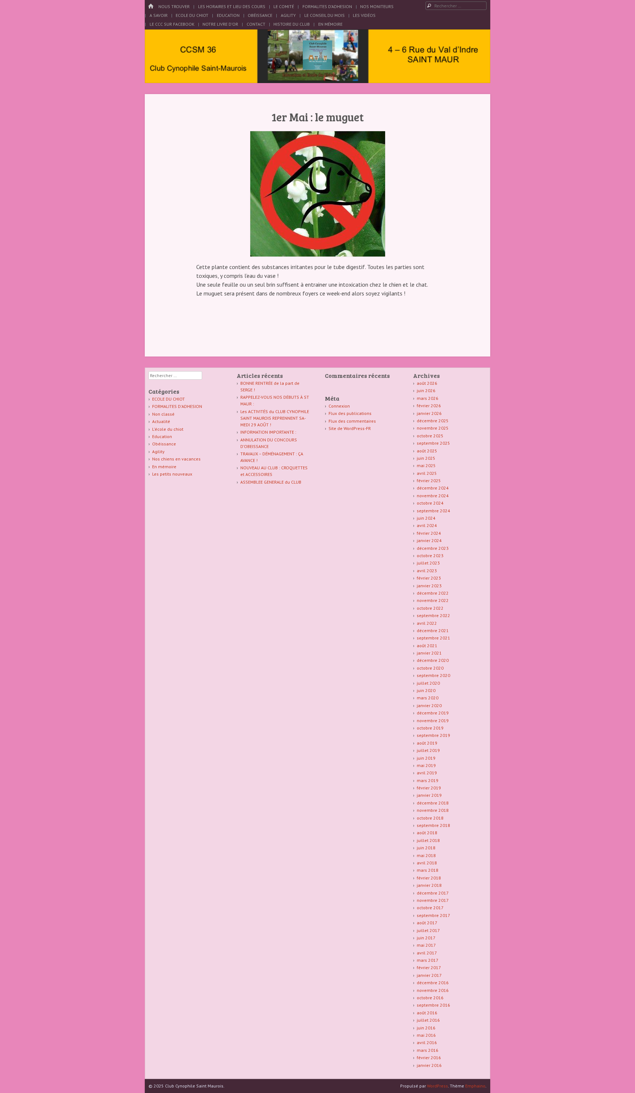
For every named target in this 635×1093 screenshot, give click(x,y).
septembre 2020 (433, 675)
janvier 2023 (429, 585)
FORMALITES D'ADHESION (177, 406)
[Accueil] (151, 6)
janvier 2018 (429, 885)
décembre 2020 (433, 660)
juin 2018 (426, 847)
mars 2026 (427, 398)
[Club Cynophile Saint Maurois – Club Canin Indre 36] (317, 67)
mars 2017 (427, 960)
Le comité (283, 6)
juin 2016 (426, 1028)
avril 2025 (427, 473)
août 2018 (427, 832)
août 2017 (427, 922)
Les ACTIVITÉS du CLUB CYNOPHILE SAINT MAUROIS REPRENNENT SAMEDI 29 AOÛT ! (274, 418)
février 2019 (429, 788)
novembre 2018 (433, 810)
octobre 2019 (430, 728)
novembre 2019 (433, 720)
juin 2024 (426, 518)
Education (228, 15)
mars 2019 (427, 780)
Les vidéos (364, 15)
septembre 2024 (433, 510)
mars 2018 (427, 870)
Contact (256, 24)
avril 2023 (427, 570)
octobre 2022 (430, 608)
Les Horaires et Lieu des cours (231, 6)
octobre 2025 (430, 435)
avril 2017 (427, 953)
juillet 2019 (428, 750)
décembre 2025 (433, 420)
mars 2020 (427, 697)
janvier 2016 (429, 1065)
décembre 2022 (433, 593)
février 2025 (429, 480)
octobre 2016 (430, 997)
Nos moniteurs (377, 6)
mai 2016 (426, 1035)
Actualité (161, 421)
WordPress (437, 1086)
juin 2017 (426, 937)
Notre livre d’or (220, 24)
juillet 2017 (428, 930)
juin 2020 (426, 690)
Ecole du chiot (192, 15)
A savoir (159, 15)
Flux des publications (350, 413)
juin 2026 (426, 390)
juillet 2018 (428, 840)
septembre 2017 (433, 915)
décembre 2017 (433, 893)
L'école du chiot (167, 429)
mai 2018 (426, 855)
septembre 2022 (433, 615)
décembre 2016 (433, 982)
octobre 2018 (430, 818)
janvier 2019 (429, 795)
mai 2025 (426, 465)
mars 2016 (427, 1050)
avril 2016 (427, 1042)
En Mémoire (330, 24)
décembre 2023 (433, 548)
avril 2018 (427, 863)
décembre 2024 (433, 488)
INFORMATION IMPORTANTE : (268, 432)
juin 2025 (426, 458)
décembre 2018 (433, 803)
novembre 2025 (433, 428)
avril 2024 (427, 525)
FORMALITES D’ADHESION (327, 6)
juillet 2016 (428, 1020)
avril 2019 (427, 772)
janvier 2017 (429, 975)
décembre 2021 (433, 630)
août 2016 (427, 1012)
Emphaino (475, 1086)
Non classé (163, 414)
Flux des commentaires (352, 421)
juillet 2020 (428, 683)
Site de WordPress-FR (350, 428)
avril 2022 (427, 623)
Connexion (339, 406)
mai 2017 (426, 945)
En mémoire (164, 466)
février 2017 (429, 967)
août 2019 (427, 743)
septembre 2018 (433, 825)
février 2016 (429, 1057)
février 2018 (429, 878)
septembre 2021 (433, 638)
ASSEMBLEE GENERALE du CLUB (270, 482)
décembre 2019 (433, 713)
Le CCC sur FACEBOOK (172, 24)
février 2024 (429, 533)
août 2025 (427, 451)
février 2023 (429, 578)
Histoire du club (291, 24)
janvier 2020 (429, 705)
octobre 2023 (430, 555)
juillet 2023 (428, 563)
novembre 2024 (433, 495)
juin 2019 (426, 758)
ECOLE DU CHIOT (168, 399)
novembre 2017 (433, 900)
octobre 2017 (430, 907)
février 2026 (429, 405)
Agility (288, 15)
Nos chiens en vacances (176, 459)
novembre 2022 (433, 600)
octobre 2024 (430, 503)
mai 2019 (426, 765)
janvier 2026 (429, 413)
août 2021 (427, 645)
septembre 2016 (433, 1005)
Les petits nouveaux (172, 474)
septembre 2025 (433, 443)
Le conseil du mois (324, 15)
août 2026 (427, 383)
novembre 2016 (433, 990)
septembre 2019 (433, 735)
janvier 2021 (429, 653)
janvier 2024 (429, 540)
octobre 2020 (430, 668)
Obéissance (260, 15)
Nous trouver (174, 6)
